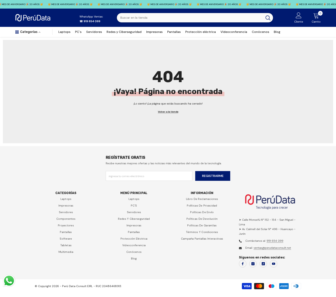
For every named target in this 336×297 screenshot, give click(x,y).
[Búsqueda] (195, 17)
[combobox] (190, 17)
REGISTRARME (213, 176)
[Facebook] (242, 263)
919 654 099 (275, 241)
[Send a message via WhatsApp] (9, 281)
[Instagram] (253, 263)
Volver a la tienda (168, 111)
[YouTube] (273, 263)
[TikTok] (263, 263)
